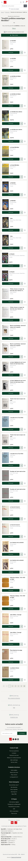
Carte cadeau (14, 770)
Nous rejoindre (14, 789)
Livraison (14, 753)
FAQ (14, 707)
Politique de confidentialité (14, 804)
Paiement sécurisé (14, 755)
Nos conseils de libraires (14, 698)
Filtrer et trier (15, 35)
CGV (14, 808)
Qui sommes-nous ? (14, 785)
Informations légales (14, 802)
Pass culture (14, 774)
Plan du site (14, 813)
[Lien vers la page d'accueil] (5, 2)
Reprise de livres (14, 772)
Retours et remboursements (14, 757)
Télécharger (10, 52)
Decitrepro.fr (14, 791)
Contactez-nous (14, 717)
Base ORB (14, 794)
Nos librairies (14, 787)
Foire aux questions (14, 750)
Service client (14, 762)
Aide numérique (14, 760)
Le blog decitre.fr (14, 777)
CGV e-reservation (14, 811)
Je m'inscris (22, 733)
